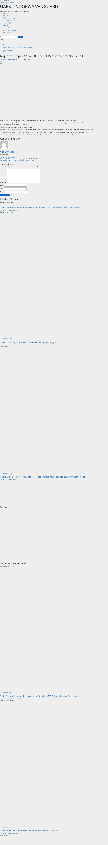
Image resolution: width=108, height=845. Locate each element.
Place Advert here (8, 15)
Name (1, 185)
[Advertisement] (50, 492)
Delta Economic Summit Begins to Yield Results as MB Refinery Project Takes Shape (39, 207)
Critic (8, 27)
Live (2, 39)
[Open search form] (0, 35)
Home (5, 13)
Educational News (12, 19)
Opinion (9, 29)
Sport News (10, 24)
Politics (9, 22)
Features (5, 25)
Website (2, 192)
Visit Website (4, 157)
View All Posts (11, 157)
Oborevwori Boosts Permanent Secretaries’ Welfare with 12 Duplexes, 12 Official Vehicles (42, 476)
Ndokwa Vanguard (6, 59)
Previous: (18, 159)
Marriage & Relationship (10, 30)
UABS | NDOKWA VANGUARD (29, 6)
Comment (3, 182)
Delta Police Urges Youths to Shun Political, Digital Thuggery (29, 342)
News (4, 17)
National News (11, 20)
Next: (18, 160)
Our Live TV (6, 32)
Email (1, 188)
